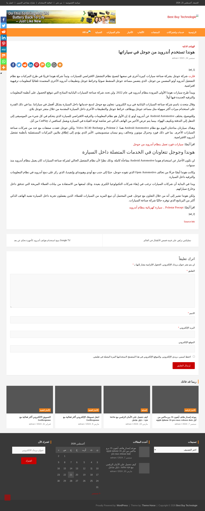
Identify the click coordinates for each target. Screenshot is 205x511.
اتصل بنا (9, 3)
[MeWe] (4, 50)
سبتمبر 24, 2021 (187, 58)
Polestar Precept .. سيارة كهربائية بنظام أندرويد (156, 207)
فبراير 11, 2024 (44, 424)
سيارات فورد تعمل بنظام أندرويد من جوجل (158, 144)
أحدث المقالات (140, 442)
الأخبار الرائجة (190, 410)
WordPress (122, 505)
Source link (189, 221)
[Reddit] (24, 64)
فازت (191, 76)
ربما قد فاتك (188, 381)
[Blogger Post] (54, 64)
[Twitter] (19, 64)
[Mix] (42, 64)
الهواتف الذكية (188, 46)
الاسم (191, 313)
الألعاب (140, 32)
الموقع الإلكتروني (187, 342)
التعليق (191, 271)
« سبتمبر (96, 493)
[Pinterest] (36, 64)
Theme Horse (148, 505)
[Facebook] (13, 64)
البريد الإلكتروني (186, 327)
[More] (60, 64)
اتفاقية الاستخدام (45, 3)
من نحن (59, 3)
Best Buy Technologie (186, 505)
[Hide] (1, 73)
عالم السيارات (113, 32)
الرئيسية (192, 32)
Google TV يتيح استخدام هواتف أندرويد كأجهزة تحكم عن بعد (42, 240)
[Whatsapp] (48, 64)
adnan (175, 58)
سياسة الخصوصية (73, 3)
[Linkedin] (30, 64)
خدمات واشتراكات (175, 32)
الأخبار (130, 32)
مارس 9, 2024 (92, 424)
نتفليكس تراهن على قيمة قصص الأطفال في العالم (167, 240)
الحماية (98, 32)
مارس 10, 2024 (140, 424)
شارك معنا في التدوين (26, 3)
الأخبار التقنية (93, 410)
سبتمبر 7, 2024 (189, 424)
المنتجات (155, 32)
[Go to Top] (8, 498)
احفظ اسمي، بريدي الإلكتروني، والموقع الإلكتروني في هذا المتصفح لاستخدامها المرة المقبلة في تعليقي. (142, 356)
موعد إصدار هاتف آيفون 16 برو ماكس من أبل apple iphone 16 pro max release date (121, 451)
